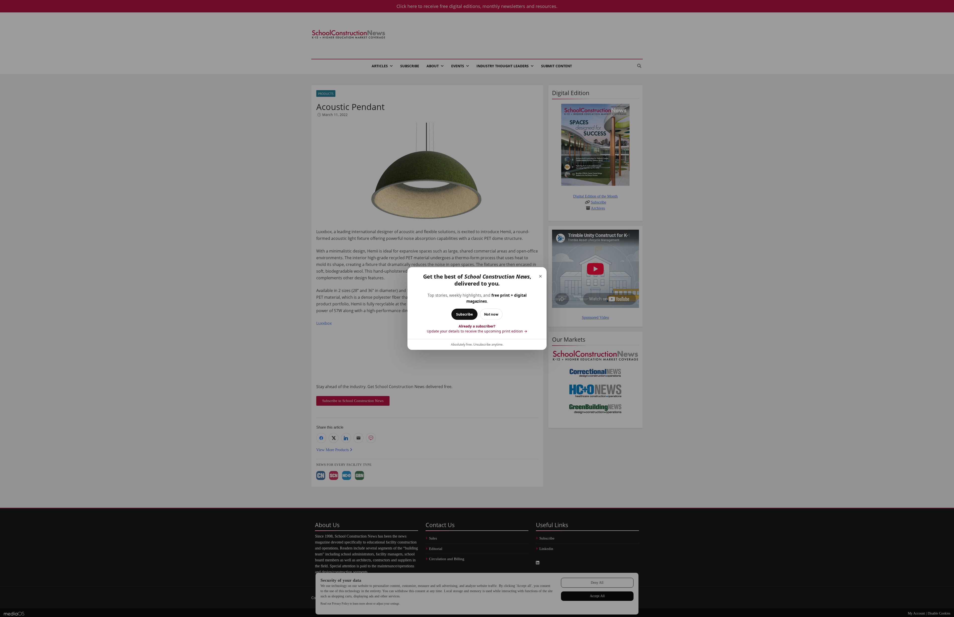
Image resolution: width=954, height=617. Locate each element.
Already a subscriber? (477, 328)
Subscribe (464, 314)
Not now (491, 314)
